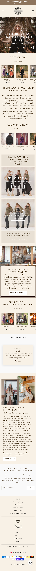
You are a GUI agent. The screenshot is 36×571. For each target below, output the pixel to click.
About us (18, 535)
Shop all (27, 47)
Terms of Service (18, 507)
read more (10, 458)
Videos (18, 541)
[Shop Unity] (18, 215)
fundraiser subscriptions (18, 513)
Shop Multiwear (12, 47)
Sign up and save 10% (17, 547)
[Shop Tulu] (18, 182)
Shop (18, 533)
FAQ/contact (18, 538)
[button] (30, 562)
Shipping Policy (18, 502)
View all (18, 61)
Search (18, 499)
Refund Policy (18, 505)
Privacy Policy (18, 510)
